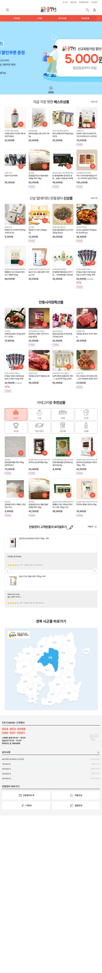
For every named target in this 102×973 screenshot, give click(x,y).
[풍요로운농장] (57, 331)
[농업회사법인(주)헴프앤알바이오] (16, 269)
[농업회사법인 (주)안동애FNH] (62, 173)
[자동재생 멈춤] (51, 88)
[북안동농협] (33, 131)
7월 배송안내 (6, 764)
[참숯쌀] (31, 173)
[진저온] (31, 227)
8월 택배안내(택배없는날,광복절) (13, 759)
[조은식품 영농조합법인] (60, 131)
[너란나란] (79, 373)
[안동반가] (79, 131)
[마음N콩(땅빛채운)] (59, 269)
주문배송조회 (84, 2)
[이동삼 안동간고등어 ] (84, 269)
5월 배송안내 (6, 774)
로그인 (65, 2)
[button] (16, 18)
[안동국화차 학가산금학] (60, 373)
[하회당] (7, 331)
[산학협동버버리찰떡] (83, 173)
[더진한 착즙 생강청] (11, 131)
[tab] (16, 414)
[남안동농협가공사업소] (36, 331)
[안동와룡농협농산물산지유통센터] (64, 460)
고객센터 (94, 2)
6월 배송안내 (6, 769)
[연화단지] (8, 227)
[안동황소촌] (80, 331)
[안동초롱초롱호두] (58, 227)
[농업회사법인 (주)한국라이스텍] (39, 269)
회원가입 (73, 2)
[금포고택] (8, 173)
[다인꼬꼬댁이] (81, 227)
